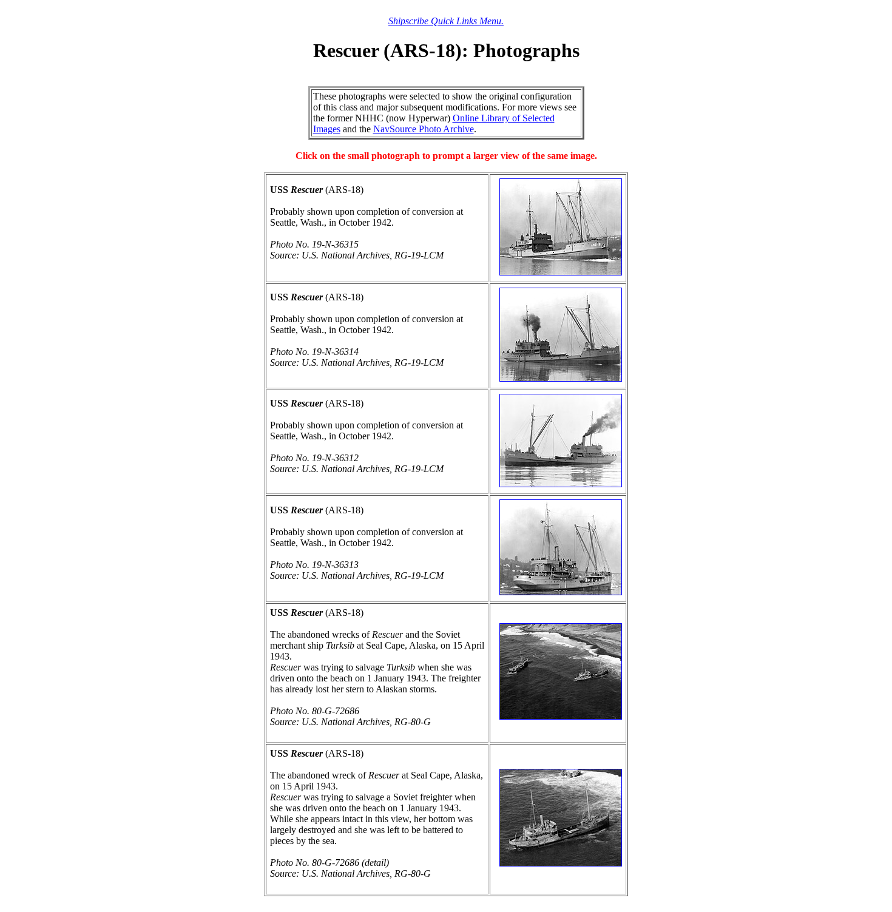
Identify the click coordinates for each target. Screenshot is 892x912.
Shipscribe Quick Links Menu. (446, 21)
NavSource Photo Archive (423, 129)
